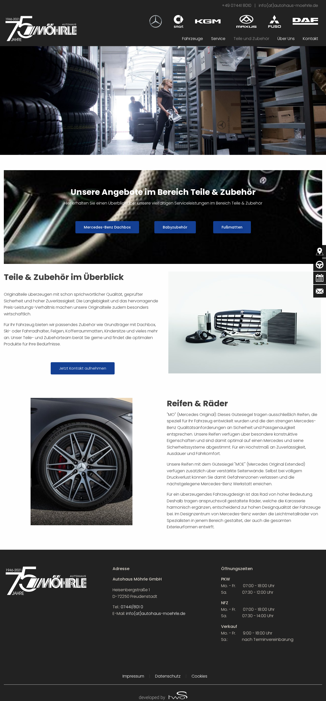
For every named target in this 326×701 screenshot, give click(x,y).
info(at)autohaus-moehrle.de (288, 5)
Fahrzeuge (192, 39)
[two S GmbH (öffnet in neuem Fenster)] (163, 695)
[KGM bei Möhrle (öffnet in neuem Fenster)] (208, 19)
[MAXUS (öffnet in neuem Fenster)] (246, 21)
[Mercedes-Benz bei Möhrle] (155, 21)
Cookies (199, 676)
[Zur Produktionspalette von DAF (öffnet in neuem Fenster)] (305, 21)
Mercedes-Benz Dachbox (107, 227)
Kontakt (310, 39)
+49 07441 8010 (236, 5)
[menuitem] (192, 39)
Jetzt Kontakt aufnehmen (82, 368)
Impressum (133, 676)
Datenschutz (168, 676)
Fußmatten (232, 227)
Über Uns (286, 39)
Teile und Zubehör (251, 39)
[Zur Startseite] (41, 28)
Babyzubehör (175, 227)
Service (218, 39)
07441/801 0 (132, 607)
